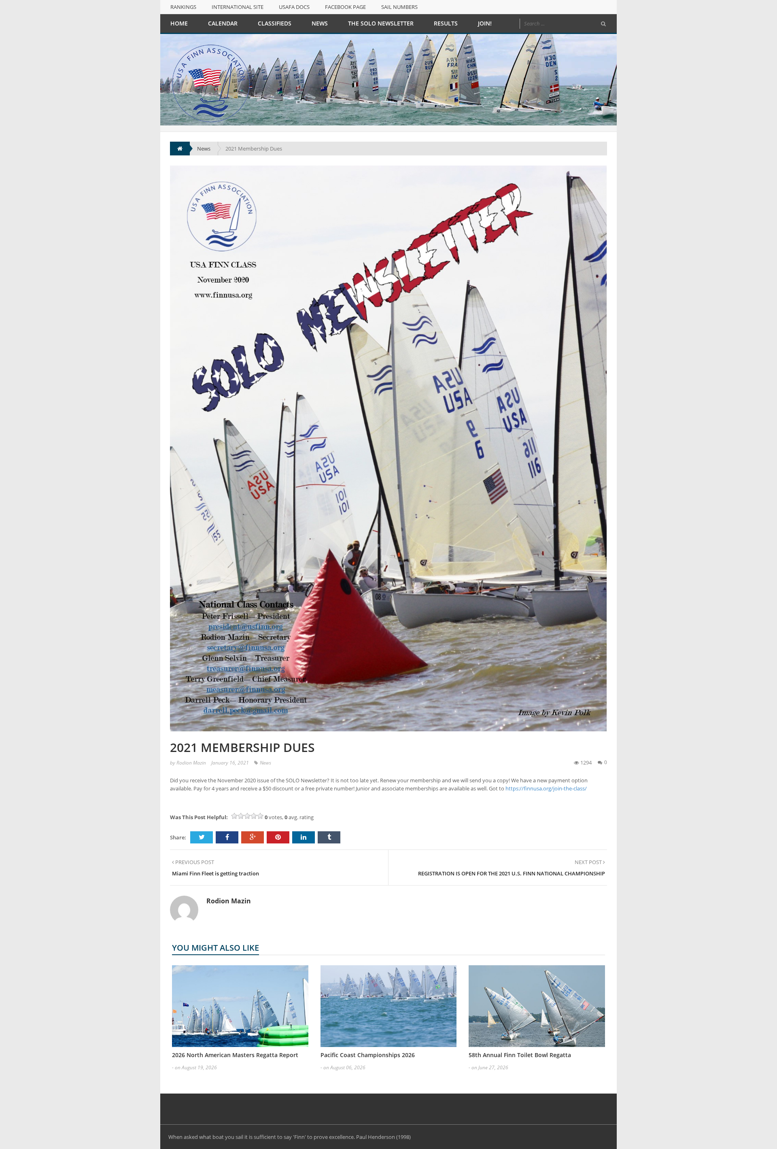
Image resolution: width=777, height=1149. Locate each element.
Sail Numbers (399, 7)
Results (446, 23)
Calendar (223, 23)
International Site (237, 7)
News (320, 23)
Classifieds (274, 23)
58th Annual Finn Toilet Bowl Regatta (520, 1055)
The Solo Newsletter (381, 23)
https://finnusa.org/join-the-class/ (546, 788)
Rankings (183, 7)
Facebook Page (345, 7)
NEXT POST (589, 862)
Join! (485, 23)
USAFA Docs (294, 7)
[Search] (603, 24)
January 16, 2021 (230, 762)
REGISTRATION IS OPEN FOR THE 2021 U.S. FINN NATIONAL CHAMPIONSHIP (511, 873)
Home (179, 23)
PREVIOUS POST (194, 862)
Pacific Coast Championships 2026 (368, 1055)
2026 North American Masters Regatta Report (235, 1055)
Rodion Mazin (191, 762)
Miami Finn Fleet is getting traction (215, 873)
